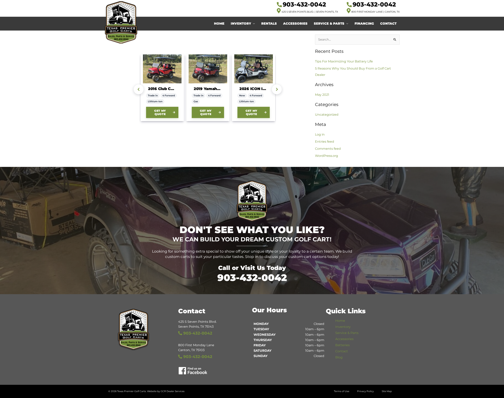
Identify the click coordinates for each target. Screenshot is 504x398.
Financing (364, 23)
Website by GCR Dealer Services (165, 391)
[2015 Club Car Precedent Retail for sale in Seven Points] (162, 68)
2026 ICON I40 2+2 (253, 88)
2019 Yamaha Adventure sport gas (208, 88)
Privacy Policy (365, 391)
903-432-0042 (252, 277)
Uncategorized (326, 114)
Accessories (295, 23)
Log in (320, 134)
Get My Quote (160, 112)
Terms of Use (341, 391)
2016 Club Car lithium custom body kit (162, 88)
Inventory (241, 23)
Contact (388, 23)
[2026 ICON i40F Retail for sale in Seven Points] (253, 68)
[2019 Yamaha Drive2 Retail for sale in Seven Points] (208, 68)
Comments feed (328, 149)
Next (277, 89)
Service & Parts (329, 23)
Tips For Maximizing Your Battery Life (344, 61)
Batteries (342, 345)
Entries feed (324, 141)
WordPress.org (326, 156)
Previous (138, 89)
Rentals (269, 23)
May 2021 (322, 95)
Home (219, 23)
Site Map (387, 391)
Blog (339, 357)
